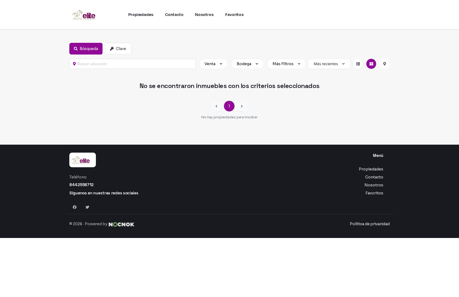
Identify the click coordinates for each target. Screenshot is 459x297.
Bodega (244, 63)
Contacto (374, 177)
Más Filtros (283, 63)
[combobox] (135, 64)
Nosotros (373, 185)
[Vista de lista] (358, 64)
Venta (210, 63)
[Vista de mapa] (385, 64)
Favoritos (374, 193)
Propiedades (371, 169)
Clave (121, 48)
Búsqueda (89, 48)
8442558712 (81, 184)
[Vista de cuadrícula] (371, 64)
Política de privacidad (370, 223)
